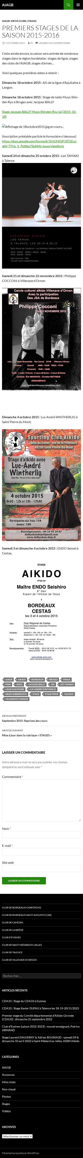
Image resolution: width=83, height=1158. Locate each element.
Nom (6, 828)
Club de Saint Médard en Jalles (22, 944)
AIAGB (7, 5)
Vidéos (6, 1111)
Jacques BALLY (36, 684)
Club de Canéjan (12, 922)
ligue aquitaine (14, 689)
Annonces (8, 1074)
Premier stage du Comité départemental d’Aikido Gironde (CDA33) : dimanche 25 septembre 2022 (38, 1017)
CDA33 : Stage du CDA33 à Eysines (24, 1001)
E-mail (7, 845)
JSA (53, 684)
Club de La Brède (12, 929)
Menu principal (78, 5)
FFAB (8, 684)
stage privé (51, 694)
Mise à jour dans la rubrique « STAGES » (27, 733)
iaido (19, 684)
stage (35, 694)
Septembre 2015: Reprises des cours (24, 718)
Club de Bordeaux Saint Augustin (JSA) (27, 914)
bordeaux (37, 679)
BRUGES (53, 679)
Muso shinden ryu (16, 694)
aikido (22, 679)
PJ (31, 42)
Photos (6, 1096)
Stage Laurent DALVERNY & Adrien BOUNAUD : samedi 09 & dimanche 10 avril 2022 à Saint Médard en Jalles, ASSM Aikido (40, 1039)
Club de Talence (12, 952)
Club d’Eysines (11, 937)
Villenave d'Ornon (16, 699)
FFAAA (66, 679)
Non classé (9, 1089)
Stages (31, 20)
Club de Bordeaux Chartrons (21, 907)
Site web (8, 862)
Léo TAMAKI (67, 684)
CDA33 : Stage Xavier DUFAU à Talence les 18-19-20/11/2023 (40, 1008)
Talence (69, 694)
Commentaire (12, 777)
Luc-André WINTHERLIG (43, 689)
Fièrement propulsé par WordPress (20, 1153)
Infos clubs (18, 20)
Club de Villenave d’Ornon (19, 959)
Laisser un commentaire (54, 42)
